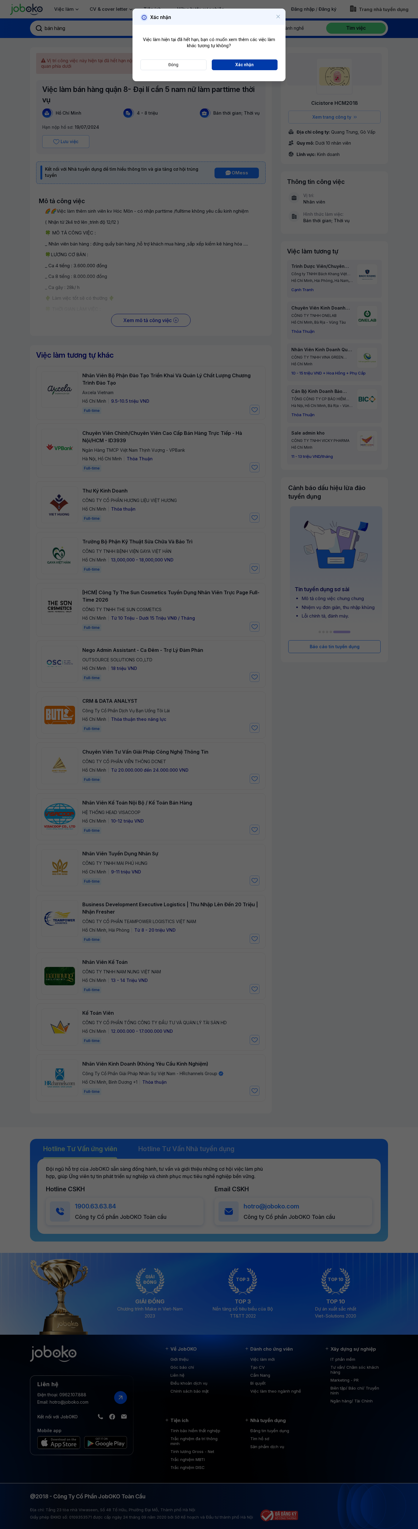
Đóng (173, 64)
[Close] (278, 17)
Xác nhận (244, 64)
